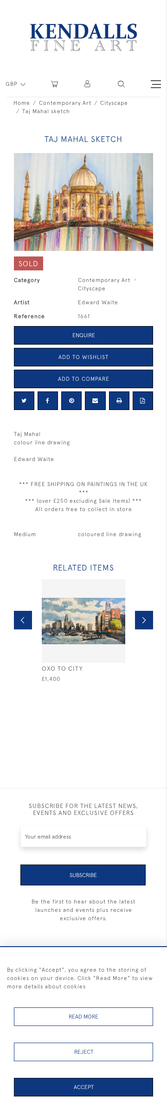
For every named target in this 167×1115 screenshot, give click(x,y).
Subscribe (83, 875)
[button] (121, 84)
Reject (83, 1052)
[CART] (54, 84)
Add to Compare (83, 379)
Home (21, 103)
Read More (83, 1016)
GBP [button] (12, 84)
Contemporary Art (65, 103)
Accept (84, 1087)
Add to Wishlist (83, 357)
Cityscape (114, 103)
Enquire (83, 335)
